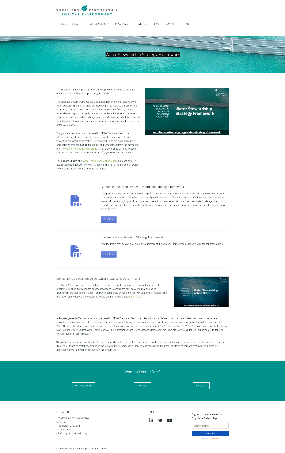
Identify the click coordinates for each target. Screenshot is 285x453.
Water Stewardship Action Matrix (100, 161)
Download (108, 219)
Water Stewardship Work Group (80, 148)
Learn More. (135, 296)
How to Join (142, 386)
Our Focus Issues (83, 386)
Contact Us (201, 386)
